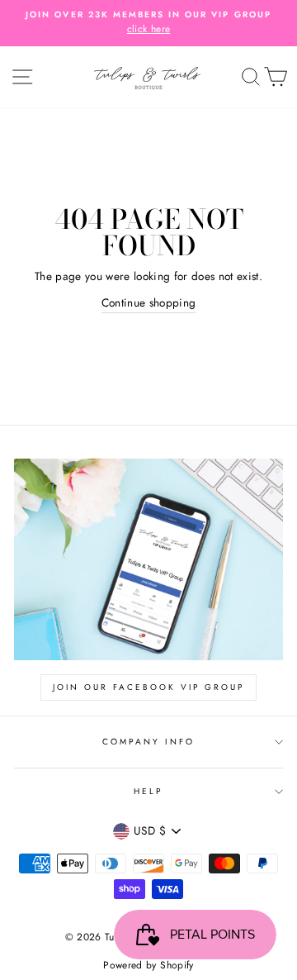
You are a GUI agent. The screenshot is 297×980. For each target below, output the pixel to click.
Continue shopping (148, 302)
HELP (148, 791)
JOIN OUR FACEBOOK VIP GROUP (148, 687)
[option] (148, 23)
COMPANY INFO (149, 741)
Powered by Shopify (148, 965)
